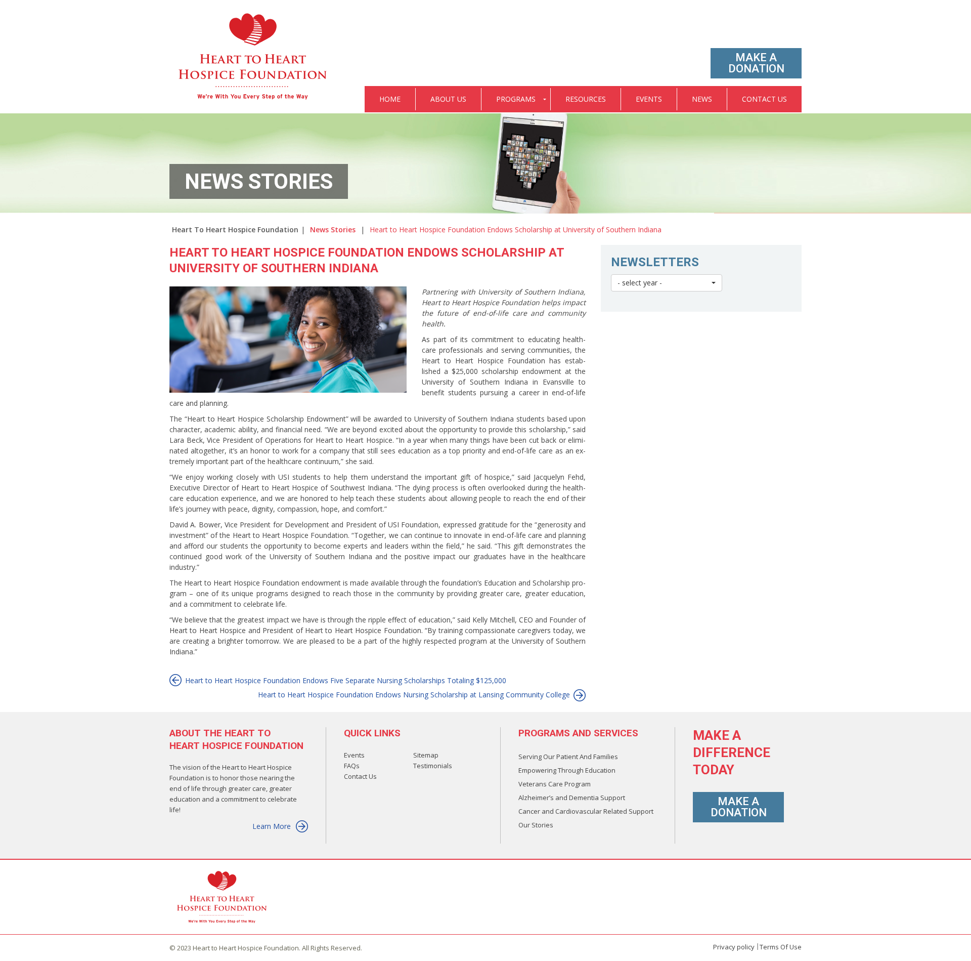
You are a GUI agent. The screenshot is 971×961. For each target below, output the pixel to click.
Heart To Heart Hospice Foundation (235, 229)
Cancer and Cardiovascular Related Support (585, 811)
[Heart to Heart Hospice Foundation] (253, 57)
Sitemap (425, 755)
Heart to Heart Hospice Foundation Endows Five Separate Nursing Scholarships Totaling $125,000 (345, 680)
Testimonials (432, 765)
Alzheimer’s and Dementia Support (571, 797)
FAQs (352, 765)
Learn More (271, 826)
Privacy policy (734, 946)
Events (354, 755)
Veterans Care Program (554, 783)
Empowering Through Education (566, 770)
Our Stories (535, 824)
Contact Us (360, 776)
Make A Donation (756, 63)
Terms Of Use (781, 946)
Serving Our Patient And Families (568, 756)
